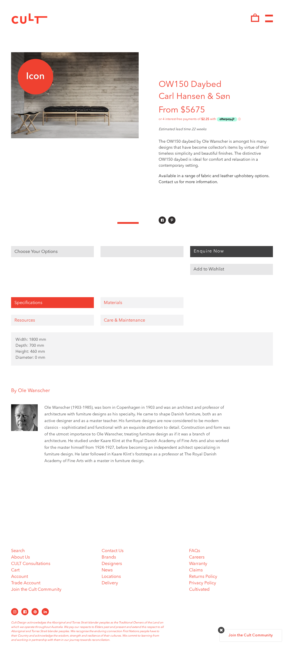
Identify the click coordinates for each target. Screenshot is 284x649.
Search (18, 551)
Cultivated (199, 589)
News (107, 570)
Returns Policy (203, 577)
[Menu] (269, 18)
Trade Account (25, 583)
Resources (24, 320)
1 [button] (21, 223)
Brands (109, 557)
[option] (75, 95)
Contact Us (113, 551)
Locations (111, 577)
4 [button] (85, 223)
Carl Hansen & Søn (194, 96)
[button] (231, 269)
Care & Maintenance (124, 320)
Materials (113, 303)
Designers (112, 564)
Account (19, 577)
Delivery (110, 583)
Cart (15, 570)
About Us (20, 557)
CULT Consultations (30, 564)
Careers (197, 557)
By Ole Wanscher (30, 390)
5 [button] (106, 223)
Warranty (198, 564)
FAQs (194, 551)
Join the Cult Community (36, 589)
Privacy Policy (202, 583)
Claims (196, 570)
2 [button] (43, 223)
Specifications (28, 303)
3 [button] (64, 223)
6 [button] (128, 223)
